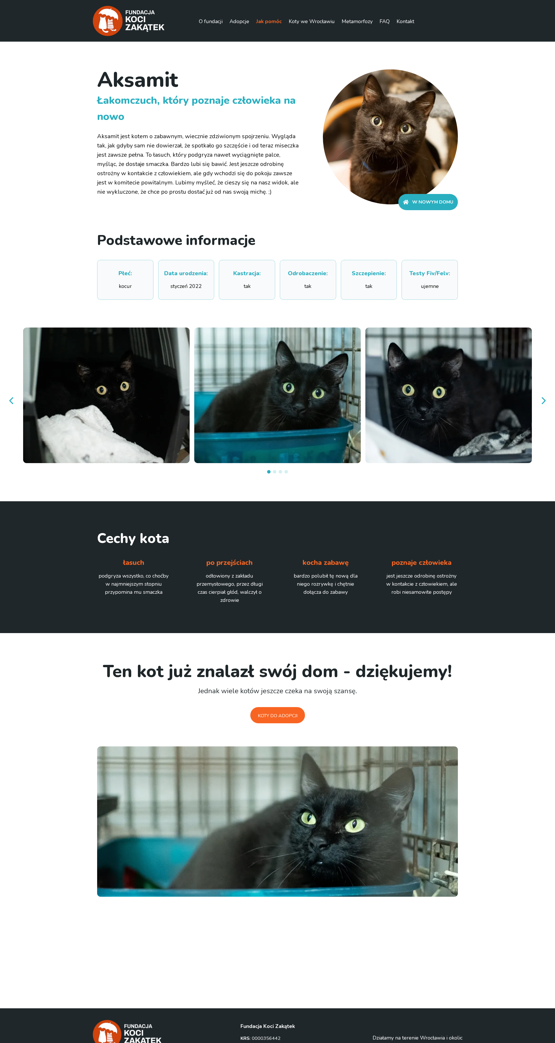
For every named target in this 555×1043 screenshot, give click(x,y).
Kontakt (405, 21)
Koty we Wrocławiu (312, 21)
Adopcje (239, 21)
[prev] (11, 401)
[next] (543, 401)
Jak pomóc (269, 21)
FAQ (385, 21)
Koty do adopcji (277, 716)
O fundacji (211, 21)
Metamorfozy (357, 21)
